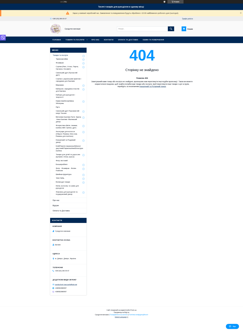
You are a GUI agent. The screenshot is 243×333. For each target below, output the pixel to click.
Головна (56, 40)
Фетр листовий (62, 161)
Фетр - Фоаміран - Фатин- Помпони (66, 169)
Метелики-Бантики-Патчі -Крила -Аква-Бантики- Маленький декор (68, 119)
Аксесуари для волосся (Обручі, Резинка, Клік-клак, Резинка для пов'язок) (66, 134)
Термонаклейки (62, 59)
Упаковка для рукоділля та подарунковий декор (66, 193)
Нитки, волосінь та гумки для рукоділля (67, 187)
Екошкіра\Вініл (61, 164)
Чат (234, 326)
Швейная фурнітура (63, 174)
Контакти (108, 40)
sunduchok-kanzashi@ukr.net (66, 284)
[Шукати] (171, 28)
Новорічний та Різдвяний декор (152, 86)
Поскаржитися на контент (119, 315)
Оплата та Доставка (128, 40)
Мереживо (60, 85)
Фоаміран (60, 63)
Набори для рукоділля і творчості (65, 96)
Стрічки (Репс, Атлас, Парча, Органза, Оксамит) (67, 68)
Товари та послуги (74, 40)
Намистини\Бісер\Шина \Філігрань (65, 102)
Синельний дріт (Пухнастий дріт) (66, 74)
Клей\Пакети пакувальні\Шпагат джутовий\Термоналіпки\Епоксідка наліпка (69, 148)
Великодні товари (63, 182)
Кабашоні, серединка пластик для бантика (67, 90)
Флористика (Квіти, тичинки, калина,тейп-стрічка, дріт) (66, 126)
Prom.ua (133, 310)
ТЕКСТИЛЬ (60, 178)
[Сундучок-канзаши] (56, 33)
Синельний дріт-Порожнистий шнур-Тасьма (67, 112)
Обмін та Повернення (153, 40)
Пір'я (58, 107)
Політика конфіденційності (138, 315)
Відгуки (56, 205)
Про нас (95, 40)
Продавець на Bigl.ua (121, 312)
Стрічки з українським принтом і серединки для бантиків (68, 80)
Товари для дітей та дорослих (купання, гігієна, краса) (68, 156)
